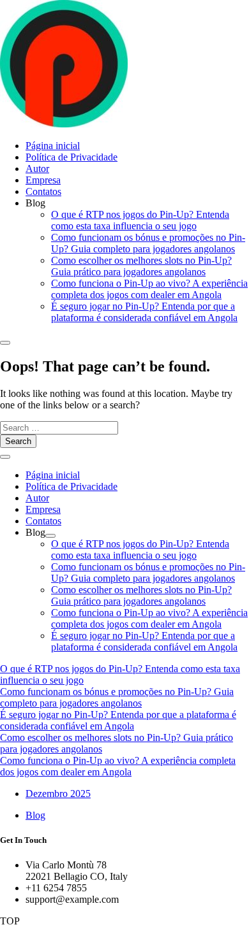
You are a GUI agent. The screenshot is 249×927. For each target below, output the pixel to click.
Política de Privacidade (71, 157)
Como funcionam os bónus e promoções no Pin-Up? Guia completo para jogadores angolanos (148, 243)
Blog (35, 815)
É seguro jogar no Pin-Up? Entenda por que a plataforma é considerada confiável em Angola (144, 312)
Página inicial (53, 145)
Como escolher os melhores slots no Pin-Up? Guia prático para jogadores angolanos (141, 266)
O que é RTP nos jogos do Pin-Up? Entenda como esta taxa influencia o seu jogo (140, 220)
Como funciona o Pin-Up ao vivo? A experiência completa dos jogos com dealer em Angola (149, 289)
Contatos (43, 191)
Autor (37, 168)
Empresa (43, 180)
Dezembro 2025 (58, 793)
